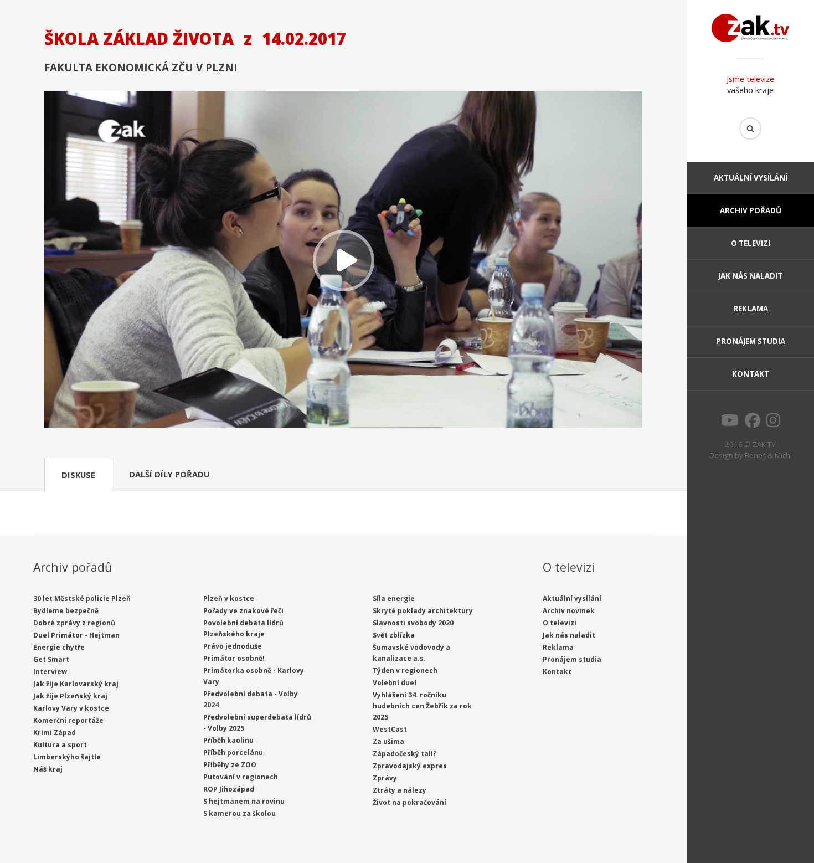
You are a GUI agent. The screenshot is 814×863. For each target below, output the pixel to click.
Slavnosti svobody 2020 (413, 623)
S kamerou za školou (239, 813)
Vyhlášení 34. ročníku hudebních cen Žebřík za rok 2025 (422, 706)
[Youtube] (730, 423)
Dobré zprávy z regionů (74, 623)
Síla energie (394, 598)
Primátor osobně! (234, 658)
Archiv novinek (569, 610)
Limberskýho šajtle (67, 757)
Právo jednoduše (232, 646)
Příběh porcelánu (233, 752)
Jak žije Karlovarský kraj (76, 684)
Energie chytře (59, 647)
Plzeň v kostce (228, 598)
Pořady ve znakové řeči (243, 610)
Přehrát (343, 260)
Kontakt (750, 374)
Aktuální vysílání (750, 178)
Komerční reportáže (68, 720)
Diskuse (78, 474)
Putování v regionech (240, 777)
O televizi (750, 243)
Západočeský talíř (404, 753)
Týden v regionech (405, 670)
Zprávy (385, 778)
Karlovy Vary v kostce (71, 708)
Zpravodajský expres (410, 765)
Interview (50, 671)
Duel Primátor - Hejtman (76, 635)
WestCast (390, 729)
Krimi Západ (54, 732)
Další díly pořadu (169, 474)
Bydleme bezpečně (66, 610)
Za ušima (388, 741)
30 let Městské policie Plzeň (82, 598)
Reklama (750, 309)
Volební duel (394, 682)
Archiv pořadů (750, 210)
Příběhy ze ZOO (229, 764)
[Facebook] (753, 423)
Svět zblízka (394, 635)
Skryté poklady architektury (423, 610)
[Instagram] (773, 423)
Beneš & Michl (768, 455)
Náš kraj (48, 769)
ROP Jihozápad (228, 789)
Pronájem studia (750, 341)
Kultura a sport (60, 744)
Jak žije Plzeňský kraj (70, 696)
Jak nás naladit (750, 276)
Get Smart (51, 659)
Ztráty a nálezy (399, 790)
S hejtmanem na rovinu (244, 801)
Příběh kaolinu (228, 740)
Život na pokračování (409, 802)
